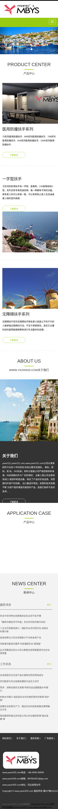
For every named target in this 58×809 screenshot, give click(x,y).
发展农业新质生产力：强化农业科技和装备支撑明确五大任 (25, 708)
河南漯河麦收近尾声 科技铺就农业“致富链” (20, 644)
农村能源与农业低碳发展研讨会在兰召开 (19, 681)
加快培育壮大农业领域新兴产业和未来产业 (20, 637)
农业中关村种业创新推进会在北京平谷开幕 (20, 616)
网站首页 (6, 738)
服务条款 (34, 738)
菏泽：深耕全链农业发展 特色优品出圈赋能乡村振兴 (24, 689)
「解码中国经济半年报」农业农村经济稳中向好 (22, 622)
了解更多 (14, 155)
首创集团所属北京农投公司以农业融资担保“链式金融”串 (24, 717)
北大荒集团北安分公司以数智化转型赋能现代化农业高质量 (25, 651)
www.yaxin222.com (23, 807)
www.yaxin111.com (40, 804)
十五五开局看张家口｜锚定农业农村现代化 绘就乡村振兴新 (24, 630)
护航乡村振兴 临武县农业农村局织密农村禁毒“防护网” (24, 698)
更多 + (49, 605)
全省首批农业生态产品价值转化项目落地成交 (21, 675)
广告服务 (49, 738)
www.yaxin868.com (42, 807)
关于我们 (20, 738)
